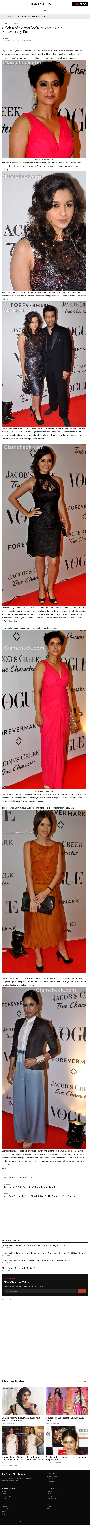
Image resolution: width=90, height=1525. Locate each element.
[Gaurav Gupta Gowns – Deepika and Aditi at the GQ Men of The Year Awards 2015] (23, 1440)
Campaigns (50, 1481)
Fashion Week (51, 1498)
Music (4, 1498)
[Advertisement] (45, 1221)
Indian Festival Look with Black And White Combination (21, 1419)
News (4, 1491)
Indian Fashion (38, 4)
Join (82, 1291)
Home (4, 16)
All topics (50, 1509)
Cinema (49, 1496)
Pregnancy (5, 1514)
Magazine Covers (52, 1476)
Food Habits (5, 1509)
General (4, 1506)
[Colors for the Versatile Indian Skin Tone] (67, 1401)
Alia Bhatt (12, 1177)
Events (4, 1494)
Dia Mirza (23, 1177)
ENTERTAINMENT (8, 1489)
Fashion (10, 16)
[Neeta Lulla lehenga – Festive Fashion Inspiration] (67, 1440)
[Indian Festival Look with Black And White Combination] (23, 1401)
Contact (49, 1506)
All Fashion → (82, 1382)
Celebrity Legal (6, 1496)
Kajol (31, 1177)
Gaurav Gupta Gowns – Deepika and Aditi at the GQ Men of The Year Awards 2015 (23, 1460)
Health (5, 1504)
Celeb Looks (51, 1478)
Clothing (49, 1483)
